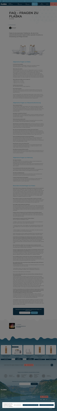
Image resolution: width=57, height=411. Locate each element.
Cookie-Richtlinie (11, 406)
